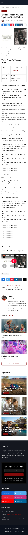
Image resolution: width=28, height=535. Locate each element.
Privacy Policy (14, 480)
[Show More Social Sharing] (25, 25)
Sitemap (22, 531)
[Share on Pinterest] (12, 25)
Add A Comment (14, 364)
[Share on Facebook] (3, 25)
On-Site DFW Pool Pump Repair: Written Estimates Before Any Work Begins (12, 429)
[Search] (26, 2)
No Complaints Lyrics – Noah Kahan (20, 288)
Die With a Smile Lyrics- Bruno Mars (12, 335)
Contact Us (16, 531)
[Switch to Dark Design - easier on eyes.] (23, 2)
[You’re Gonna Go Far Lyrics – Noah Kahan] (14, 36)
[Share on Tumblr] (21, 25)
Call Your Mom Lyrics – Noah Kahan (7, 288)
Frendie (7, 20)
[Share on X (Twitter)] (8, 25)
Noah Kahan (14, 70)
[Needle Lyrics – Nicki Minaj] (14, 347)
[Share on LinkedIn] (17, 25)
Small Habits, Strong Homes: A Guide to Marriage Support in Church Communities (13, 409)
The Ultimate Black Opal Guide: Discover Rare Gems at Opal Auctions (13, 388)
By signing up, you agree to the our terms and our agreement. (14, 479)
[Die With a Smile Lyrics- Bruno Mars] (14, 326)
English (4, 11)
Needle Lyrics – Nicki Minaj (9, 356)
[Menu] (2, 2)
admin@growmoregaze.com (13, 514)
